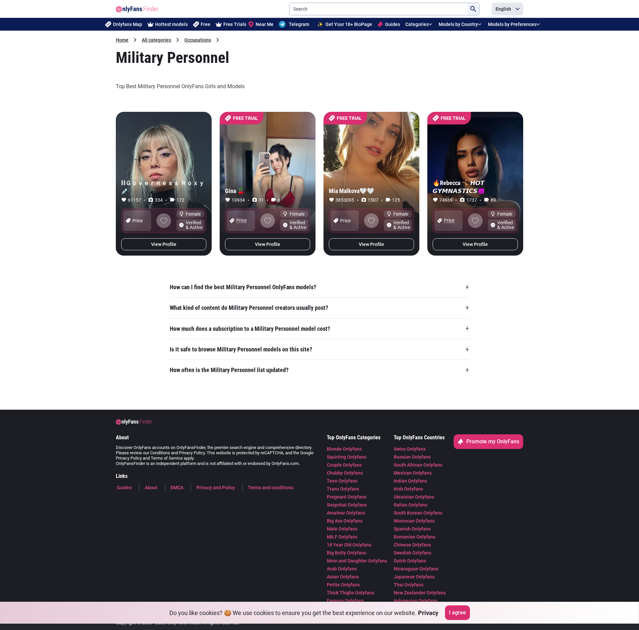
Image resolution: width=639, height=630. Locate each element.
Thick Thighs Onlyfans (350, 592)
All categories (156, 40)
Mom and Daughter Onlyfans (357, 560)
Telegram (299, 24)
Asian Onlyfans (343, 576)
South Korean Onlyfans (418, 513)
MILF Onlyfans (342, 536)
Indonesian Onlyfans (415, 600)
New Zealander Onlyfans (420, 592)
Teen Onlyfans (342, 481)
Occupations (197, 40)
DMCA (176, 487)
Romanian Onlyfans (414, 536)
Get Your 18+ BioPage (344, 24)
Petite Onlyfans (343, 584)
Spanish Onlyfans (412, 528)
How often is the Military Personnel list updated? (319, 370)
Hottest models (171, 24)
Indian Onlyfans (410, 481)
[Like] (163, 220)
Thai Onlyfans (408, 584)
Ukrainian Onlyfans (414, 497)
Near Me (265, 24)
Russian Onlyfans (412, 457)
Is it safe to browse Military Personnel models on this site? (319, 349)
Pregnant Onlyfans (346, 497)
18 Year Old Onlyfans (349, 544)
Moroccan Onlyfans (414, 521)
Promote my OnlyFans (492, 441)
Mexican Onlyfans (413, 473)
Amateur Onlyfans (346, 513)
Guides (392, 24)
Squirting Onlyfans (346, 457)
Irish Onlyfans (408, 489)
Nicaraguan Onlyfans (416, 568)
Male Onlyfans (342, 528)
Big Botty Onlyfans (346, 552)
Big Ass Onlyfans (344, 521)
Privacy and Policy (215, 487)
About (151, 487)
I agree (457, 612)
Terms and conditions (271, 487)
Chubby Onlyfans (345, 473)
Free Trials (234, 24)
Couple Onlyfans (344, 465)
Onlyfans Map (127, 24)
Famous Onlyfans (345, 600)
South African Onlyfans (418, 465)
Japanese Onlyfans (414, 576)
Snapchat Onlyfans (347, 505)
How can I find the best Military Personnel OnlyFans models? (319, 287)
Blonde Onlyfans (344, 449)
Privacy (428, 612)
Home (122, 40)
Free (205, 24)
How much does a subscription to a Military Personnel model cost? (319, 328)
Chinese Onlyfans (412, 544)
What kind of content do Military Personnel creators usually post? (319, 308)
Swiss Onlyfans (410, 449)
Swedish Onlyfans (412, 552)
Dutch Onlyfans (410, 560)
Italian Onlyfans (410, 505)
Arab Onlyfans (342, 568)
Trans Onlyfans (343, 489)
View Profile (163, 244)
